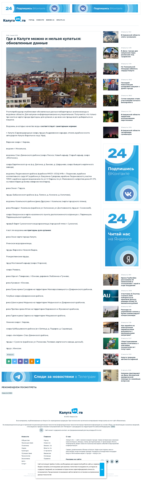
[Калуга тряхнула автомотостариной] (110, 359)
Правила (47, 458)
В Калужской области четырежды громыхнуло (130, 132)
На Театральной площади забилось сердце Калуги (129, 69)
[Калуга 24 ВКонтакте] (37, 8)
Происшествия (27, 443)
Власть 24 (61, 20)
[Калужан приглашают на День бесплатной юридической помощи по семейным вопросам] (110, 375)
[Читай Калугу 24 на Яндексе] (121, 239)
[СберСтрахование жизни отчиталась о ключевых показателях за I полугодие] (110, 343)
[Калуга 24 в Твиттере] (117, 461)
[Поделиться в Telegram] (14, 361)
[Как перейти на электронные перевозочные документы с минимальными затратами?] (110, 327)
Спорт (24, 464)
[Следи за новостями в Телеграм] (51, 377)
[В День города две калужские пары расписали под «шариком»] (110, 53)
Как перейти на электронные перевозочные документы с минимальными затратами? (128, 330)
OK (102, 469)
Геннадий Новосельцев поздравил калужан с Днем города (130, 85)
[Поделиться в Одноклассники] (32, 361)
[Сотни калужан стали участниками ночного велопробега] (110, 100)
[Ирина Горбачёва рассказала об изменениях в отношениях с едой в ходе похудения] (110, 280)
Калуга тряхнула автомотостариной (129, 358)
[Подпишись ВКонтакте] (105, 8)
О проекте (48, 451)
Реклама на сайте (73, 459)
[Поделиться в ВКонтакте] (26, 361)
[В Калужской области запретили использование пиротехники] (110, 116)
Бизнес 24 (50, 20)
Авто (23, 461)
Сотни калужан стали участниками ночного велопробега (130, 100)
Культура (25, 451)
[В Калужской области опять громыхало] (110, 37)
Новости (40, 20)
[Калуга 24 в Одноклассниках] (112, 461)
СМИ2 (113, 426)
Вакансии (47, 453)
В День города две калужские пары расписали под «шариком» (129, 54)
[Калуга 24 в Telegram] (107, 461)
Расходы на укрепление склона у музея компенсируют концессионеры (130, 312)
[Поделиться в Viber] (20, 361)
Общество (26, 440)
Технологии (26, 456)
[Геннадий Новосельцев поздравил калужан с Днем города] (110, 84)
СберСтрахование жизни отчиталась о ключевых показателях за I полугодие (130, 345)
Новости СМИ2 (7, 393)
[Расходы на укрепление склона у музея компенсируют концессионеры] (110, 311)
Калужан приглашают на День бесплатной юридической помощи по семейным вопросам (130, 377)
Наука (24, 448)
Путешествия (27, 453)
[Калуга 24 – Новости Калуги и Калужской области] (14, 19)
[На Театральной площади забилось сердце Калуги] (110, 69)
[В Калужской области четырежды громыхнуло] (110, 132)
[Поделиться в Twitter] (37, 361)
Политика (25, 445)
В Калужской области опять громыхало (130, 36)
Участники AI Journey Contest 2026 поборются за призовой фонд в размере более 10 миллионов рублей (130, 298)
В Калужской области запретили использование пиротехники (130, 117)
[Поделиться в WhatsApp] (9, 361)
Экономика (26, 458)
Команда (47, 456)
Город (31, 20)
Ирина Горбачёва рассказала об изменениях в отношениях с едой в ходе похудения (130, 281)
